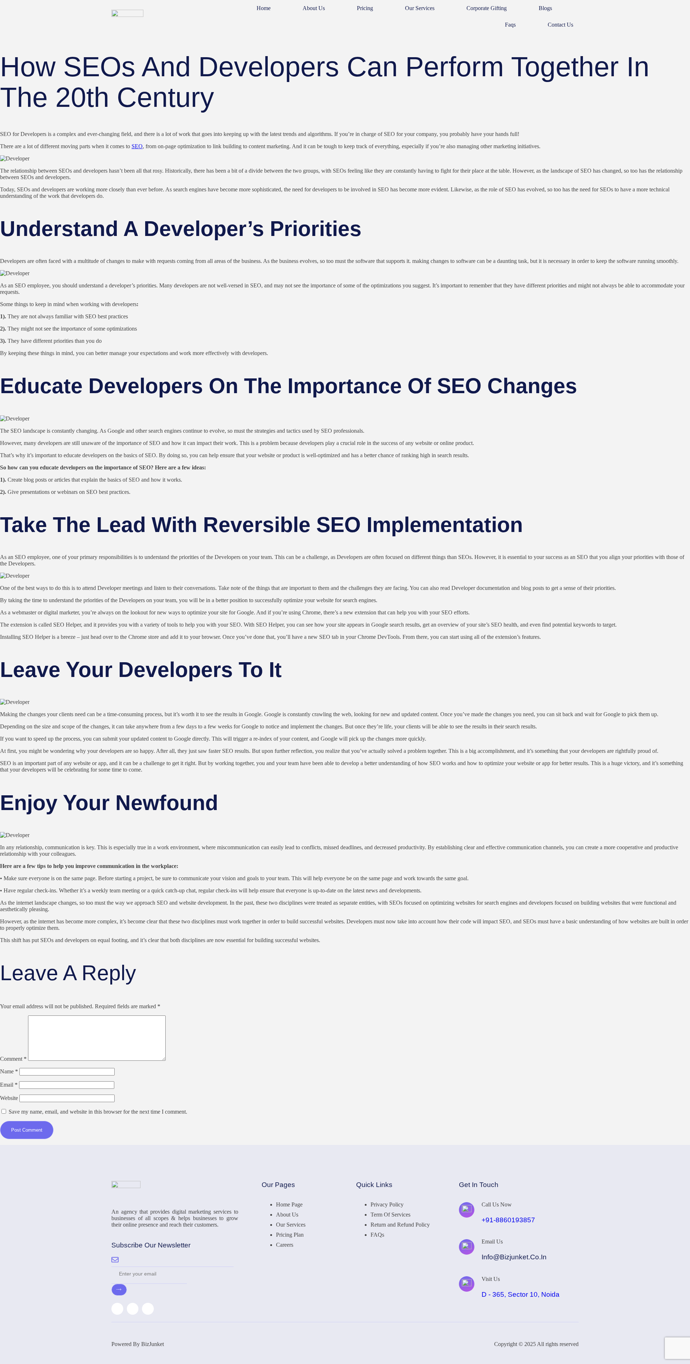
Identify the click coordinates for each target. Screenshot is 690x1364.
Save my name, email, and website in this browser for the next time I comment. (98, 1112)
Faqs (510, 25)
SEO (137, 146)
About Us (314, 8)
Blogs (545, 8)
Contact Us (560, 25)
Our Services (419, 8)
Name (9, 1071)
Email (9, 1085)
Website (9, 1098)
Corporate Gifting (486, 8)
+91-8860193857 (508, 1220)
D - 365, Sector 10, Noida (521, 1294)
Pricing (365, 8)
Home (264, 8)
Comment (13, 1059)
